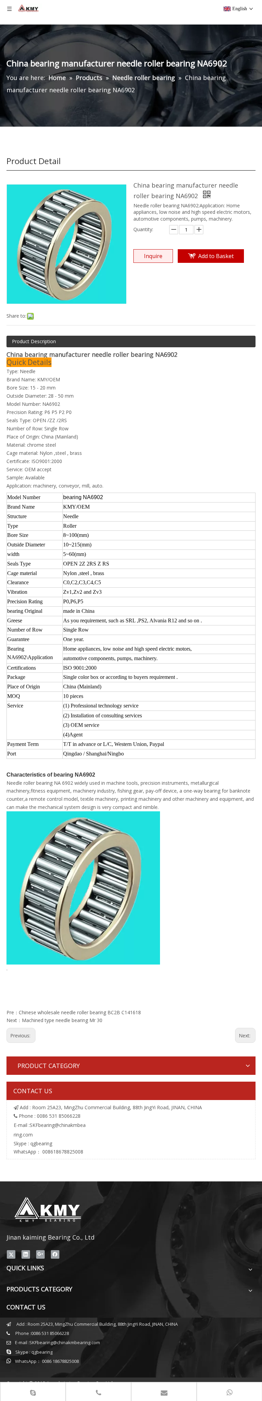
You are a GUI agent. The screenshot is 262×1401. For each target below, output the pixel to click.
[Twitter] (11, 1254)
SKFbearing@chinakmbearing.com (64, 1342)
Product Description (34, 341)
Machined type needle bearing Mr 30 (62, 1020)
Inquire (153, 256)
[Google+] (40, 1254)
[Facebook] (55, 1254)
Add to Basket (216, 256)
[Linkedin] (25, 1254)
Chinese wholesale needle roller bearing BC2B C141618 (80, 1012)
